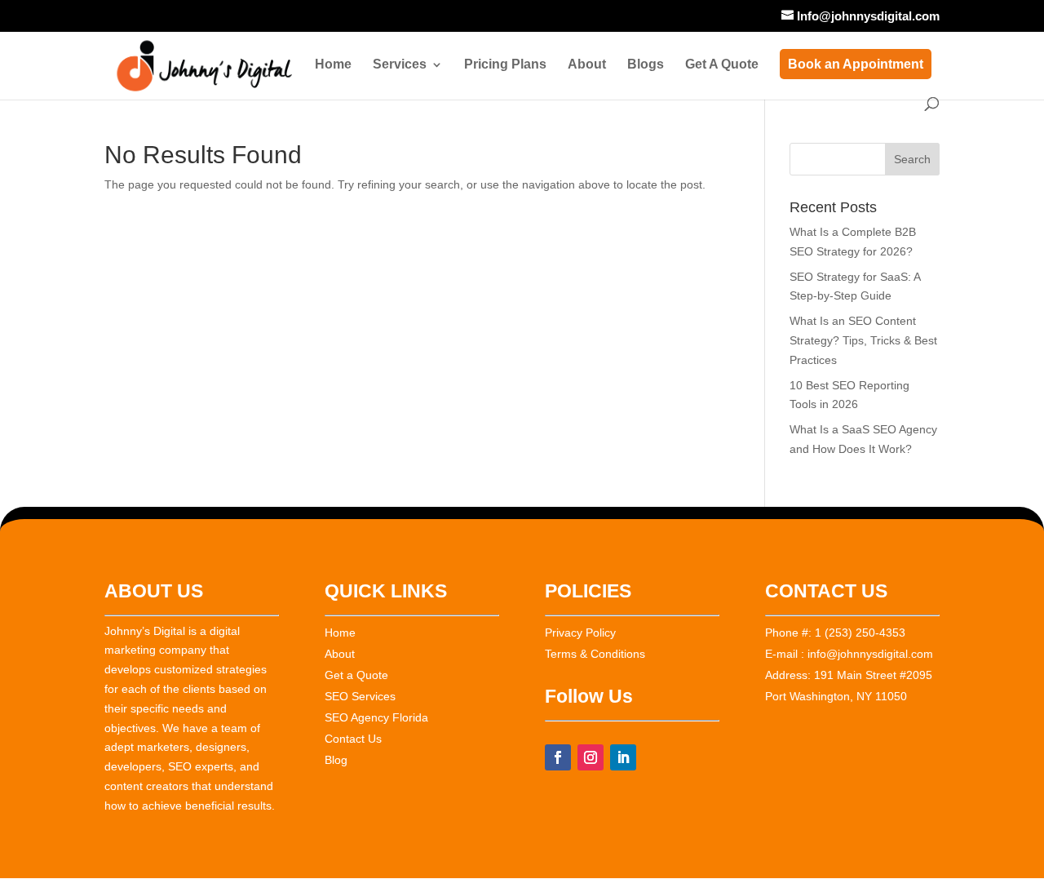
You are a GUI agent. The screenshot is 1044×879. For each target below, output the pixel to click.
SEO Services (360, 696)
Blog (336, 759)
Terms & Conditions (595, 653)
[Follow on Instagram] (590, 757)
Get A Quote (722, 65)
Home (333, 65)
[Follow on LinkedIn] (623, 757)
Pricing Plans (505, 65)
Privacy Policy (580, 632)
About (587, 65)
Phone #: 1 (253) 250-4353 (835, 632)
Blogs (645, 65)
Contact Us (353, 738)
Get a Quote (356, 674)
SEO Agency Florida (376, 717)
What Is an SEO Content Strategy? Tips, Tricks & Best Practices (863, 340)
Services (400, 65)
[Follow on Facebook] (558, 757)
